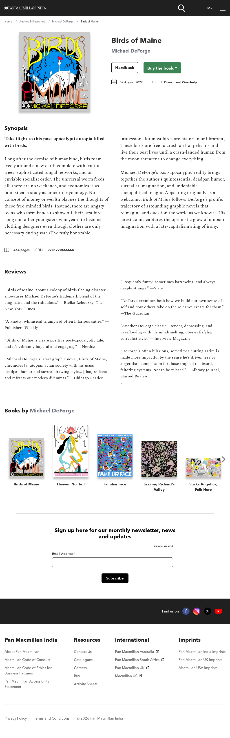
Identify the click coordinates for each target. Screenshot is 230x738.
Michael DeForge (62, 21)
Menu (212, 8)
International (132, 640)
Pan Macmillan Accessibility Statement (26, 684)
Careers (80, 667)
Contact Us (83, 651)
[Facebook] (186, 611)
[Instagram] (196, 611)
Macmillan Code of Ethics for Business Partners (28, 670)
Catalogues (83, 659)
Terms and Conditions (51, 718)
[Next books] (224, 459)
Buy (77, 676)
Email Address (63, 554)
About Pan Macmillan (21, 651)
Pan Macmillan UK (130, 667)
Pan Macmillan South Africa (137, 659)
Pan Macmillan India (31, 640)
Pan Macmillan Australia (134, 651)
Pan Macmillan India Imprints (202, 651)
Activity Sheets (85, 684)
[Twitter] (207, 611)
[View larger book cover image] (54, 71)
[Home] (25, 8)
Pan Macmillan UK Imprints (200, 659)
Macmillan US (126, 676)
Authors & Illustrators (32, 21)
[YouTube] (218, 611)
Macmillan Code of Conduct (27, 659)
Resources (87, 640)
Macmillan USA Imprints (198, 667)
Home (8, 21)
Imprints (190, 640)
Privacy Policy (15, 718)
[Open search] (181, 8)
